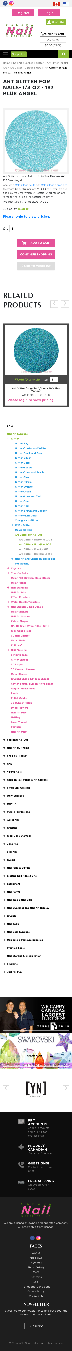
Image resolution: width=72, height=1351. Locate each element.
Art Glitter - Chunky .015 (34, 549)
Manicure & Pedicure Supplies (25, 940)
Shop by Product (17, 755)
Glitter (40, 63)
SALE (10, 426)
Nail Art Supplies (23, 63)
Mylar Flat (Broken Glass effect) (30, 578)
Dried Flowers (19, 707)
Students (12, 964)
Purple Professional (19, 812)
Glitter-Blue (22, 501)
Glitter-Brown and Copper (31, 510)
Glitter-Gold (22, 462)
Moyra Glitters (23, 530)
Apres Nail (13, 820)
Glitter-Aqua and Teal (28, 496)
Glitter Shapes (19, 659)
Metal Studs (18, 640)
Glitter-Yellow (23, 467)
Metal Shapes (19, 674)
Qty (5, 229)
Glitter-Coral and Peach (29, 472)
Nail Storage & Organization (24, 956)
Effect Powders (20, 597)
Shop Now (19, 54)
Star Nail (12, 852)
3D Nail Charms (20, 635)
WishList (35, 379)
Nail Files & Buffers (18, 868)
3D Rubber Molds (21, 703)
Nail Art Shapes (20, 616)
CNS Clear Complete (54, 185)
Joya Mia (12, 844)
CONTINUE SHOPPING (36, 254)
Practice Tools (16, 948)
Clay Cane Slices (21, 631)
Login (49, 13)
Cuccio (11, 860)
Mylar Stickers (19, 611)
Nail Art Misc (19, 712)
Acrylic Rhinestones (23, 688)
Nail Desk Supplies (18, 932)
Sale (36, 1281)
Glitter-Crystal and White (30, 448)
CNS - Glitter (23, 525)
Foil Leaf (16, 645)
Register (23, 13)
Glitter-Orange (24, 486)
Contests (36, 1277)
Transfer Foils (19, 573)
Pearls (14, 693)
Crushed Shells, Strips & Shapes (30, 679)
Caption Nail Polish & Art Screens (27, 779)
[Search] (63, 54)
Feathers (16, 727)
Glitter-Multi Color (26, 515)
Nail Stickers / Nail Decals (27, 607)
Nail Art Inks (18, 592)
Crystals (16, 568)
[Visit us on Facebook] (33, 1237)
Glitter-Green (23, 491)
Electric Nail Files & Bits (22, 876)
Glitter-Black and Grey (28, 453)
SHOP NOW (35, 1019)
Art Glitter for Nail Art (28, 534)
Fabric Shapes (19, 621)
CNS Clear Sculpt (26, 185)
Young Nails (14, 771)
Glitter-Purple (23, 482)
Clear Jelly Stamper (19, 836)
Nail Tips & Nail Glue (19, 900)
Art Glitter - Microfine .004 (35, 539)
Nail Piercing (19, 650)
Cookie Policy (36, 1291)
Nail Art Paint (19, 731)
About (36, 1253)
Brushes (11, 916)
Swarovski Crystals (18, 787)
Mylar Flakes (18, 583)
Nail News (36, 1257)
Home (6, 63)
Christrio (12, 828)
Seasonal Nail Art (17, 739)
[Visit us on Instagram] (39, 1237)
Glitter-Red (22, 506)
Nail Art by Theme (18, 747)
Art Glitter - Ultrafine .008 (25, 67)
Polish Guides (19, 698)
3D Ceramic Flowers (23, 669)
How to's (36, 1262)
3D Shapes (17, 664)
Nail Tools (13, 924)
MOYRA (11, 804)
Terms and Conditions (36, 1286)
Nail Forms (13, 892)
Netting (15, 717)
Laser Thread (19, 722)
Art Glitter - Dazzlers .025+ (35, 554)
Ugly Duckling (15, 796)
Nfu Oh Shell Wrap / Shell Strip (30, 626)
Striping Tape (19, 655)
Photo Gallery (36, 1267)
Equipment (13, 884)
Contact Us (36, 1296)
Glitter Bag (21, 443)
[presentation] (54, 304)
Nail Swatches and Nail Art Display (28, 908)
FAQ (36, 1272)
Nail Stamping (19, 587)
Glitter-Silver (23, 458)
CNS (9, 763)
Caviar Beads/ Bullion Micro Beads (32, 683)
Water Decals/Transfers (25, 602)
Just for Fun (14, 972)
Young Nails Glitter (26, 520)
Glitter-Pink (22, 477)
